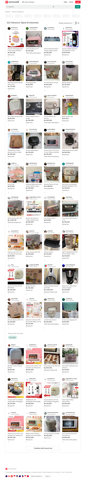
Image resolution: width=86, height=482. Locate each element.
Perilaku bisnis (68, 472)
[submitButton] (77, 6)
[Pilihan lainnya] (8, 57)
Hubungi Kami (16, 472)
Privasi (62, 472)
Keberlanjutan (27, 472)
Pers (22, 472)
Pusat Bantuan (8, 472)
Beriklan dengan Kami (48, 472)
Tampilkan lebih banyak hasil (43, 448)
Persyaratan (57, 472)
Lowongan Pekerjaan (37, 472)
